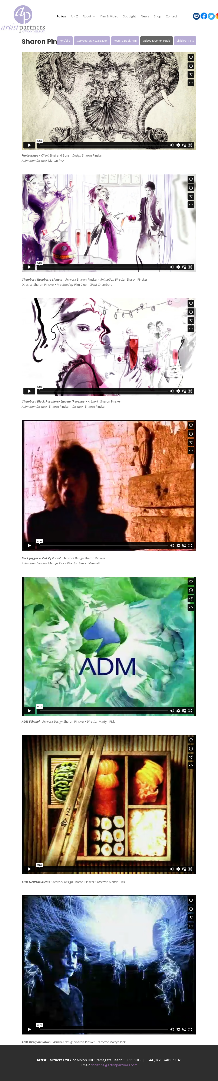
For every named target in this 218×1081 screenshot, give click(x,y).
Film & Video (109, 16)
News (145, 16)
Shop (157, 16)
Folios (61, 16)
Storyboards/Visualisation (92, 40)
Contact (171, 16)
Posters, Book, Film (125, 40)
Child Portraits (185, 40)
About (87, 16)
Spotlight (129, 16)
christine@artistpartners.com (114, 1065)
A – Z (74, 16)
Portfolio (65, 40)
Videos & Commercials (156, 40)
